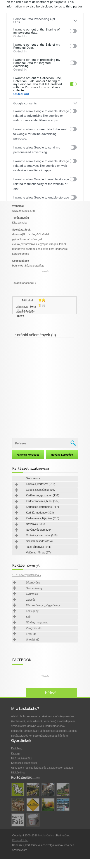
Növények (35, 524)
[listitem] (45, 20)
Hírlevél (51, 692)
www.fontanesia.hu (23, 210)
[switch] (73, 31)
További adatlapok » (24, 283)
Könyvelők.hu (20, 840)
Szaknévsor (33, 478)
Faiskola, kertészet (40, 484)
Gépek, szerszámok (41, 489)
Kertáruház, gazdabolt (42, 495)
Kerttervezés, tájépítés (42, 518)
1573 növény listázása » (26, 575)
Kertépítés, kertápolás (42, 506)
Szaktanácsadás (39, 541)
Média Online (46, 835)
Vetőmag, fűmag (38, 552)
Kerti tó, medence (40, 512)
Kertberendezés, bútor (42, 501)
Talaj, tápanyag (38, 546)
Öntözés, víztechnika (41, 535)
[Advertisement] (45, 385)
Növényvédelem (39, 529)
